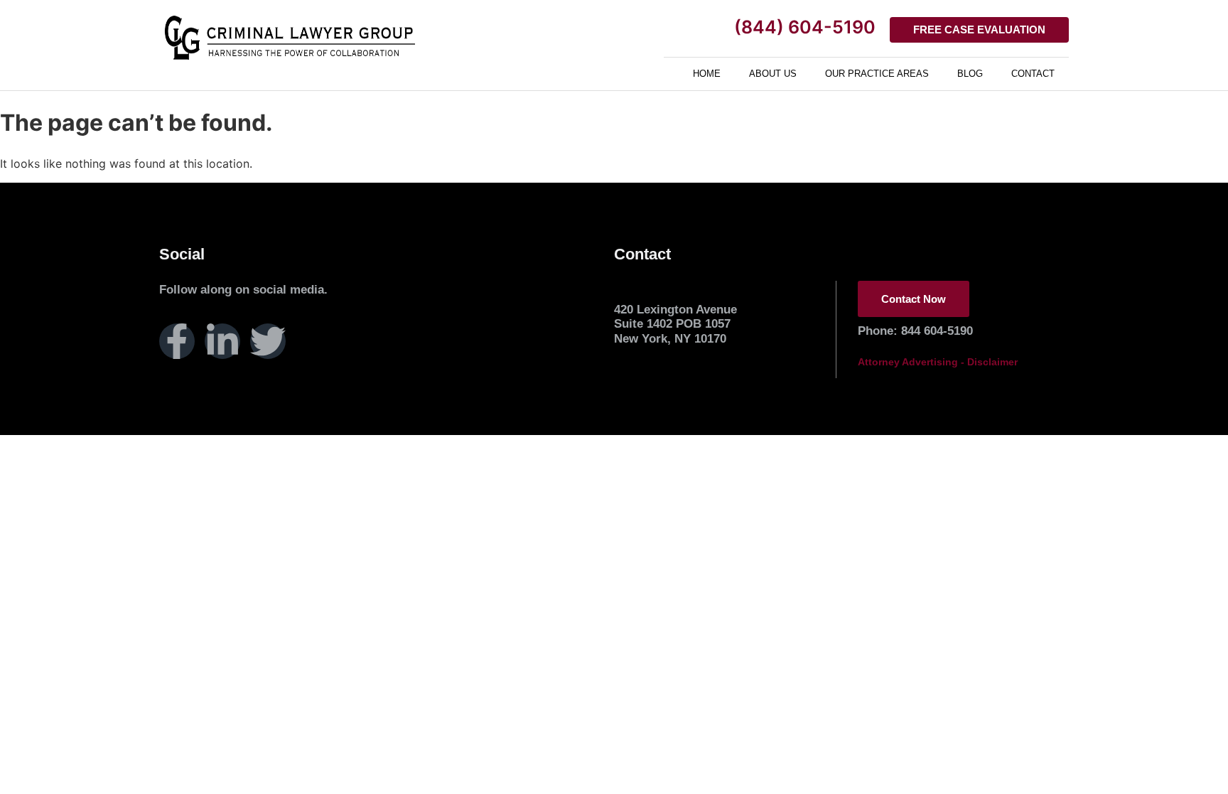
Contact (1033, 73)
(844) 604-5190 (805, 27)
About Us (773, 73)
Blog (970, 73)
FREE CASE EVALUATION (979, 29)
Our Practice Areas (877, 73)
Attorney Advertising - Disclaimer (938, 362)
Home (707, 73)
